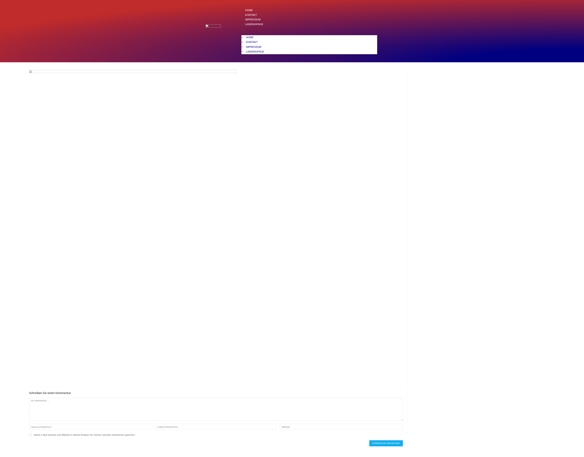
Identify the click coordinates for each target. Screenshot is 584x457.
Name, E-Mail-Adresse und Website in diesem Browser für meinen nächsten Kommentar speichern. (85, 434)
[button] (309, 31)
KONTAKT (251, 15)
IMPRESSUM (253, 19)
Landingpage (254, 24)
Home (249, 10)
